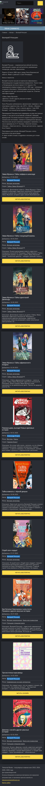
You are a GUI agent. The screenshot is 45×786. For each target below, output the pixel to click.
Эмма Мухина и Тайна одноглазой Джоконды (15, 298)
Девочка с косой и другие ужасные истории (15, 731)
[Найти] (31, 3)
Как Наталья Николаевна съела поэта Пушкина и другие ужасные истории (17, 610)
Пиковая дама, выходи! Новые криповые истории (18, 429)
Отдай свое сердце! (9, 550)
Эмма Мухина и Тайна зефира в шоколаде (18, 174)
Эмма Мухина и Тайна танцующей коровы (18, 236)
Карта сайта (6, 782)
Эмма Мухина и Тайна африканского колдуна (16, 364)
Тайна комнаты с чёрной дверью (14, 491)
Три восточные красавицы (12, 673)
